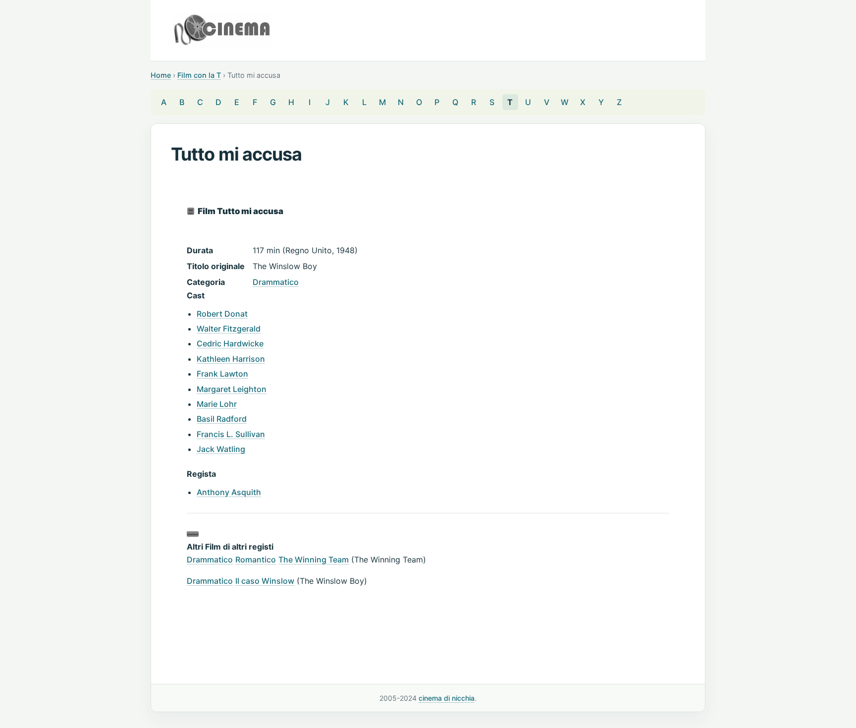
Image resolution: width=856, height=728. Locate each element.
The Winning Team (313, 559)
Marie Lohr (217, 404)
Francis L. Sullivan (231, 434)
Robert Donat (222, 314)
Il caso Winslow (264, 581)
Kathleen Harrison (231, 359)
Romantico (255, 559)
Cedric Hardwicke (230, 343)
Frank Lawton (222, 374)
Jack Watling (221, 449)
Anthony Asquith (229, 492)
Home (161, 75)
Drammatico (276, 282)
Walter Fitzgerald (229, 329)
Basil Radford (222, 419)
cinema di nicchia (447, 698)
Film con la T (199, 75)
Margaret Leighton (232, 389)
